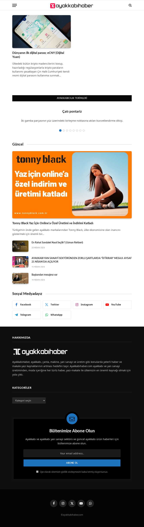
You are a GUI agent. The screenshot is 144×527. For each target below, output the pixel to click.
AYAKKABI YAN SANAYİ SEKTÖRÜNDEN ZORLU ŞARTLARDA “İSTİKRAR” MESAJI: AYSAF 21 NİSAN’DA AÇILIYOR (82, 260)
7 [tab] (80, 130)
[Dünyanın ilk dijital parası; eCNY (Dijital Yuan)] (41, 31)
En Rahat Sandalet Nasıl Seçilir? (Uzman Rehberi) (57, 242)
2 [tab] (63, 130)
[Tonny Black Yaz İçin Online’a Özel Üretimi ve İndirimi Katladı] (72, 185)
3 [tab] (67, 130)
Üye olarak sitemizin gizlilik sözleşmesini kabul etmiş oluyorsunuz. (73, 471)
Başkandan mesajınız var (44, 275)
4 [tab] (70, 130)
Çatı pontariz (72, 111)
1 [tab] (60, 130)
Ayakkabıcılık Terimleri (72, 98)
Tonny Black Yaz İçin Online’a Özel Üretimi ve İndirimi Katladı (52, 223)
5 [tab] (73, 130)
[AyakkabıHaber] (72, 5)
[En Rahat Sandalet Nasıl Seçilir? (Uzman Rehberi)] (20, 246)
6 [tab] (77, 130)
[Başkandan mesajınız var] (20, 278)
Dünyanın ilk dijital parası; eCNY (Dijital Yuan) (38, 54)
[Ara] (130, 5)
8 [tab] (83, 130)
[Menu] (14, 5)
